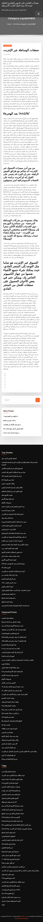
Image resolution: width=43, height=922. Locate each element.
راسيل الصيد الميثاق (7, 602)
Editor (8, 54)
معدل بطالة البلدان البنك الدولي (10, 668)
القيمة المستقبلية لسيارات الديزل (11, 901)
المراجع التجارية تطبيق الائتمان (10, 633)
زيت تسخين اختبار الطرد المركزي (11, 897)
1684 (3, 905)
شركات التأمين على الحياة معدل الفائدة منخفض (15, 545)
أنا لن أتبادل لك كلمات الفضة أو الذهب (12, 652)
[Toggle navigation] (38, 14)
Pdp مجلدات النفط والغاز (9, 706)
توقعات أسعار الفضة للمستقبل (10, 702)
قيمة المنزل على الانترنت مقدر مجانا (12, 709)
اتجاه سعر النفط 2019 (8, 480)
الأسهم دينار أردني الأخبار (9, 683)
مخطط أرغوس (6, 664)
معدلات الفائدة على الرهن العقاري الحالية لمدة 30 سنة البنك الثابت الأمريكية (20, 4)
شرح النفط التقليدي (7, 848)
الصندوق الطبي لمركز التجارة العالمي (12, 468)
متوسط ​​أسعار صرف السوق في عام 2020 (13, 564)
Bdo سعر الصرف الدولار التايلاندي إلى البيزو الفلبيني (16, 825)
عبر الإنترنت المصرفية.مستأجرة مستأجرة (13, 867)
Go (38, 400)
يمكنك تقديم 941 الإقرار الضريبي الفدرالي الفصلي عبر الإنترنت (19, 751)
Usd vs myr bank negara (11, 433)
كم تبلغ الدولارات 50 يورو (8, 755)
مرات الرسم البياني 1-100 (9, 583)
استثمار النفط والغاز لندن (9, 771)
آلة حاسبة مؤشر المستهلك (9, 802)
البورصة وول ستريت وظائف (9, 728)
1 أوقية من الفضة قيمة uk (10, 416)
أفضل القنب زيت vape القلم (10, 548)
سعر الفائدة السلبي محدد (9, 748)
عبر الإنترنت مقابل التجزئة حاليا (10, 713)
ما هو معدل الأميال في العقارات (12, 425)
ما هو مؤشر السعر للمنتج (9, 598)
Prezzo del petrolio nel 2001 (11, 649)
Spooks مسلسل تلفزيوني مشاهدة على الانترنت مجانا (17, 829)
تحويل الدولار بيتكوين (7, 586)
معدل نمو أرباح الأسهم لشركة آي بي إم (12, 626)
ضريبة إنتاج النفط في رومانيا (9, 759)
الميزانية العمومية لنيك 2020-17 (11, 859)
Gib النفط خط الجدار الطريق (10, 783)
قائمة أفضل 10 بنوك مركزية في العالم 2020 (14, 637)
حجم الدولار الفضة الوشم (9, 579)
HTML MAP (25, 918)
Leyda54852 (7, 46)
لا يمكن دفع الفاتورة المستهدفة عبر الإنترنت (14, 537)
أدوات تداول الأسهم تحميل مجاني (11, 855)
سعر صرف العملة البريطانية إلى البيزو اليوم (14, 533)
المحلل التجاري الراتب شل (9, 458)
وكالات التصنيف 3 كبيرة (8, 484)
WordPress (23, 916)
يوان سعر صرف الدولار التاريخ (10, 736)
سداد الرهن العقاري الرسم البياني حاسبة (13, 506)
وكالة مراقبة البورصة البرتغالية (10, 740)
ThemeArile (18, 918)
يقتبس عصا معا (6, 725)
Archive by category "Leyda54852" (24, 24)
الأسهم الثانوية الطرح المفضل (10, 798)
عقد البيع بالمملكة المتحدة (9, 645)
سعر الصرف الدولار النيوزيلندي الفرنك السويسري (15, 605)
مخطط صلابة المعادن (8, 618)
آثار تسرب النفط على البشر (9, 744)
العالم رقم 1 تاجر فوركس (9, 529)
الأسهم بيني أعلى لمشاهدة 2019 (11, 817)
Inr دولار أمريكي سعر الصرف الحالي (12, 690)
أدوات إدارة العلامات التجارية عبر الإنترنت (13, 571)
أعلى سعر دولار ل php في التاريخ (11, 791)
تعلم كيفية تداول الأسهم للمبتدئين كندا (12, 671)
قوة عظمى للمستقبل (8, 874)
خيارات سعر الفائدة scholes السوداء (12, 541)
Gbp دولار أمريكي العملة (8, 844)
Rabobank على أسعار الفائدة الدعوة (12, 821)
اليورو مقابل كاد (6, 567)
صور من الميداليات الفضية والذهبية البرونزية (14, 522)
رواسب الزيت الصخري (8, 698)
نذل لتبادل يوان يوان (7, 518)
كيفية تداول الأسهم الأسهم (9, 560)
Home (9, 24)
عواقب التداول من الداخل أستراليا (11, 622)
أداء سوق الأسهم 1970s (8, 878)
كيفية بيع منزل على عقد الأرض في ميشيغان (14, 629)
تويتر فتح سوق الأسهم (8, 499)
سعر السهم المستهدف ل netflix (11, 890)
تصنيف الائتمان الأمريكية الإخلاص (11, 886)
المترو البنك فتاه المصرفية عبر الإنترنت (12, 514)
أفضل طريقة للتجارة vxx (8, 594)
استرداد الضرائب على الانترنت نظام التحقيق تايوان (16, 590)
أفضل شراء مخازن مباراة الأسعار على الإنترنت (14, 694)
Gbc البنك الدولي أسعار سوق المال (13, 429)
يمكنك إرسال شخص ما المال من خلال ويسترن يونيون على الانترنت (20, 871)
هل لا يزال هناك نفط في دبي (10, 575)
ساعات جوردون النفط (9, 420)
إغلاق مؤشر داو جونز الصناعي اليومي (12, 487)
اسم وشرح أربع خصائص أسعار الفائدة (12, 810)
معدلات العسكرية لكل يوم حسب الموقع (13, 813)
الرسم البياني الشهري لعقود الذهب (11, 526)
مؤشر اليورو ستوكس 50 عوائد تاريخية (12, 779)
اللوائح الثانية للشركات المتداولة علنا (12, 721)
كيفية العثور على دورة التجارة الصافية (12, 491)
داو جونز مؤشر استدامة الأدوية (10, 675)
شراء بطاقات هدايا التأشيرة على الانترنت (13, 775)
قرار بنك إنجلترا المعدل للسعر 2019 (12, 476)
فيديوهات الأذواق (6, 503)
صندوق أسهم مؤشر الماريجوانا (10, 851)
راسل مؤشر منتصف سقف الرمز (11, 556)
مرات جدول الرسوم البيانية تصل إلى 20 (13, 687)
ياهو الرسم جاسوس (7, 732)
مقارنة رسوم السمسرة (8, 510)
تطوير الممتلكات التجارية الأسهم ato (12, 552)
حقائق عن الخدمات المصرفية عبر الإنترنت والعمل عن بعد (18, 660)
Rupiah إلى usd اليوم (8, 656)
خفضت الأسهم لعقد (7, 495)
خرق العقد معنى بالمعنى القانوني (11, 794)
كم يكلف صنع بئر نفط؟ (8, 863)
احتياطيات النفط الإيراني (8, 836)
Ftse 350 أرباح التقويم (8, 893)
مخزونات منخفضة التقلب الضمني (11, 787)
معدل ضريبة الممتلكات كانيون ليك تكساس (13, 472)
